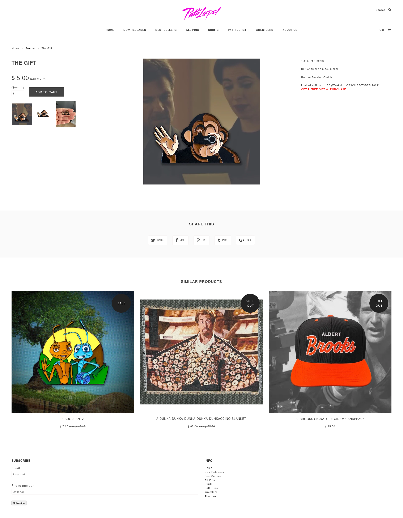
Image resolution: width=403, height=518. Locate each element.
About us (290, 30)
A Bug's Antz (72, 419)
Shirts (213, 30)
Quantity (18, 87)
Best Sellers (166, 30)
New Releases (134, 30)
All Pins (192, 30)
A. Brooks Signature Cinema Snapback (330, 419)
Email (16, 468)
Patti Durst (237, 30)
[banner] (201, 13)
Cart (382, 30)
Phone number (23, 485)
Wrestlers (264, 30)
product (30, 48)
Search (381, 10)
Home (110, 30)
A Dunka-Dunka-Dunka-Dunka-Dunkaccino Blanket (201, 418)
